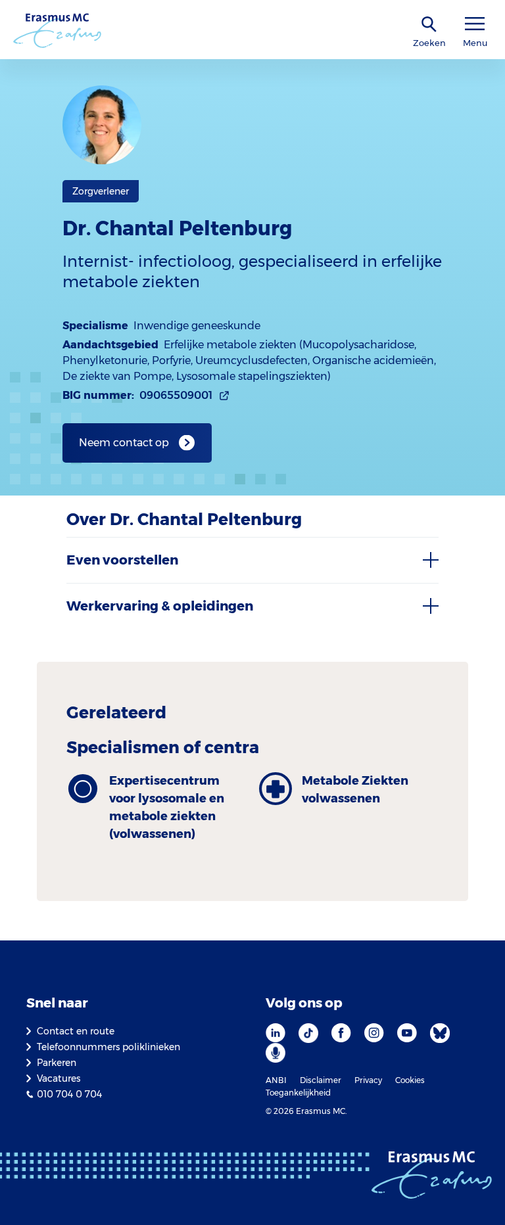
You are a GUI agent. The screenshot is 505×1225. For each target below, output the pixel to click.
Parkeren (56, 1063)
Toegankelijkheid (298, 1093)
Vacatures (58, 1078)
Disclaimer (320, 1080)
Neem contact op (124, 442)
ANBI (276, 1080)
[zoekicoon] (429, 24)
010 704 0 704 (69, 1094)
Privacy (368, 1080)
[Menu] (475, 24)
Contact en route (75, 1031)
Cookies (410, 1080)
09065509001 (175, 395)
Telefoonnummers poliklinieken (108, 1047)
